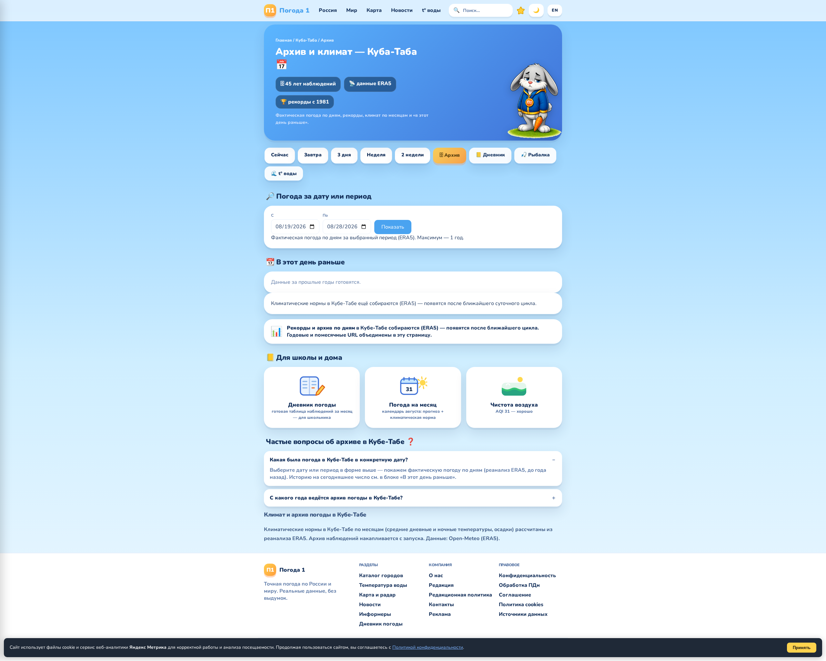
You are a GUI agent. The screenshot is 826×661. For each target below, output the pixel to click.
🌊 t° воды (284, 173)
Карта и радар (377, 594)
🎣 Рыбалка (535, 155)
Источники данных (523, 614)
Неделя (376, 155)
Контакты (441, 604)
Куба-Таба (306, 40)
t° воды (431, 10)
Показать (392, 227)
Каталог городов (381, 575)
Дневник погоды (381, 623)
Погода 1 (287, 10)
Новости (402, 10)
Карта (374, 10)
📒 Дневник (490, 155)
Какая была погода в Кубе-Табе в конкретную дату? (339, 459)
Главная (284, 40)
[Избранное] (521, 10)
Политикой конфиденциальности (427, 647)
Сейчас (279, 155)
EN (555, 10)
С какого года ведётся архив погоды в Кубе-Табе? (336, 497)
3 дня (344, 155)
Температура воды (383, 585)
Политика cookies (521, 604)
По (325, 215)
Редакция (441, 585)
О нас (436, 575)
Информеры (375, 614)
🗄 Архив (449, 155)
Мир (351, 10)
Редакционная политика (460, 594)
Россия (328, 10)
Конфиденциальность (527, 575)
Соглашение (515, 594)
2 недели (412, 155)
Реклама (440, 614)
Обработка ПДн (519, 585)
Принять (802, 647)
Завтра (313, 155)
